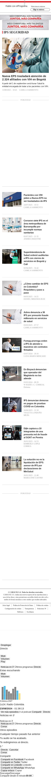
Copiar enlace (7, 770)
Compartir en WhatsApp (12, 768)
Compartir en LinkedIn (11, 765)
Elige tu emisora (38, 10)
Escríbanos (30, 612)
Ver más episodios (10, 712)
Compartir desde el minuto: (16, 776)
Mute (3, 656)
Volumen (5, 659)
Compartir (36, 712)
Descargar (5, 773)
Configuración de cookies (13, 609)
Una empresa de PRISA (25, 620)
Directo (37, 667)
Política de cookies (42, 605)
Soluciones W (41, 609)
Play (3, 661)
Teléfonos (20, 612)
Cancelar (13, 750)
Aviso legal (6, 605)
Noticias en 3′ (7, 667)
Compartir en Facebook (12, 759)
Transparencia (29, 609)
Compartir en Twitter (10, 762)
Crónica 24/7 (6, 701)
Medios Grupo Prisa (25, 627)
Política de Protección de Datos (23, 605)
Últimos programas (24, 667)
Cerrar (4, 726)
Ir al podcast (25, 712)
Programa (22, 6)
